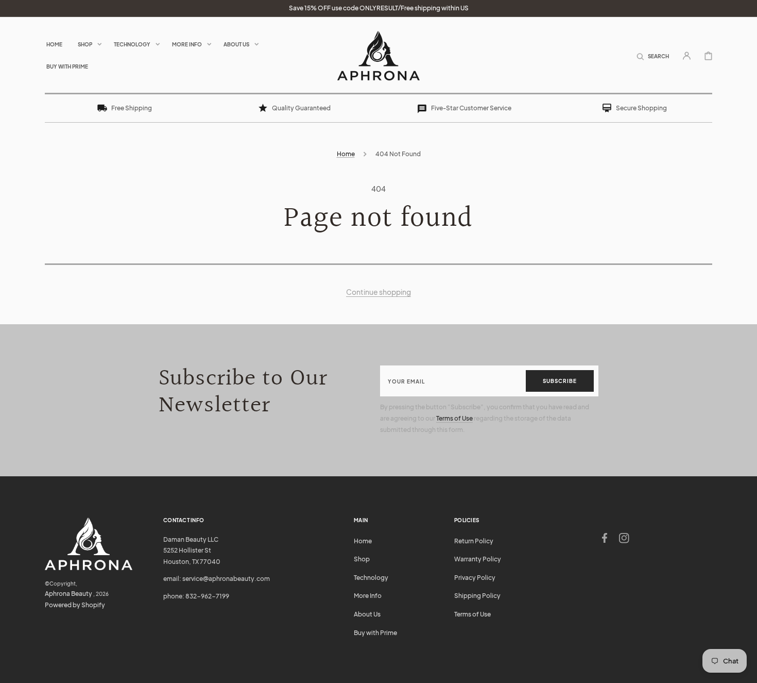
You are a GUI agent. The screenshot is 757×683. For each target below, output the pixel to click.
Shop (362, 559)
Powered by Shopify (75, 605)
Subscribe (560, 381)
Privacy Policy (474, 577)
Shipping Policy (477, 595)
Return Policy (473, 541)
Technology (371, 577)
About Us (367, 614)
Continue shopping (378, 291)
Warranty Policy (477, 559)
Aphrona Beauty (68, 593)
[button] (652, 55)
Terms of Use (454, 418)
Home (346, 154)
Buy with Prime (375, 633)
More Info (368, 595)
